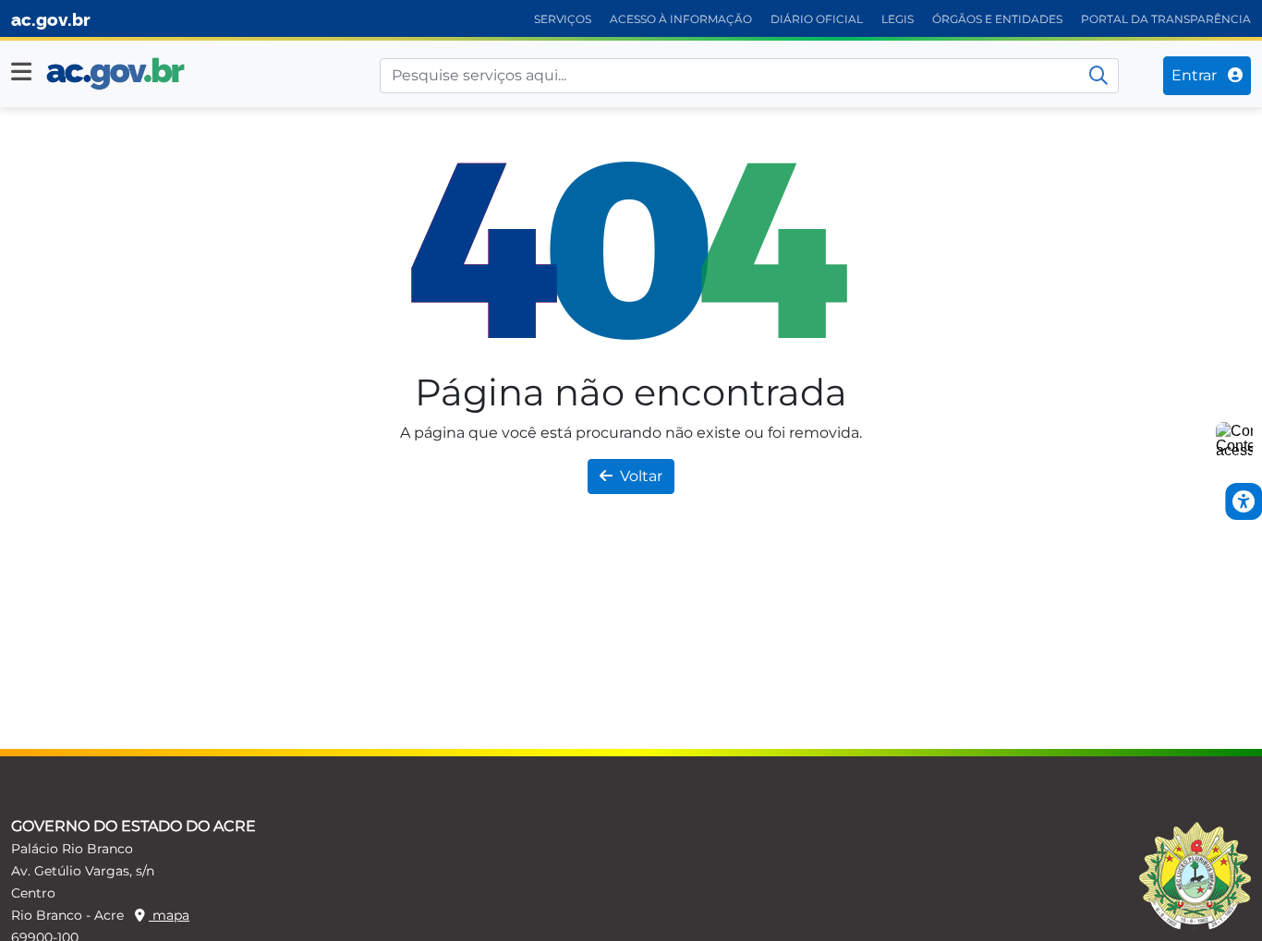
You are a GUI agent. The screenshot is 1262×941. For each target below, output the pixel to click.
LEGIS (897, 19)
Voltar (641, 476)
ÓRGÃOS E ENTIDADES (997, 19)
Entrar (1195, 75)
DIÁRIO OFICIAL (817, 19)
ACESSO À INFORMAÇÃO (681, 19)
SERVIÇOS (562, 19)
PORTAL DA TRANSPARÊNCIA (1166, 19)
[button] (21, 72)
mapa (169, 915)
